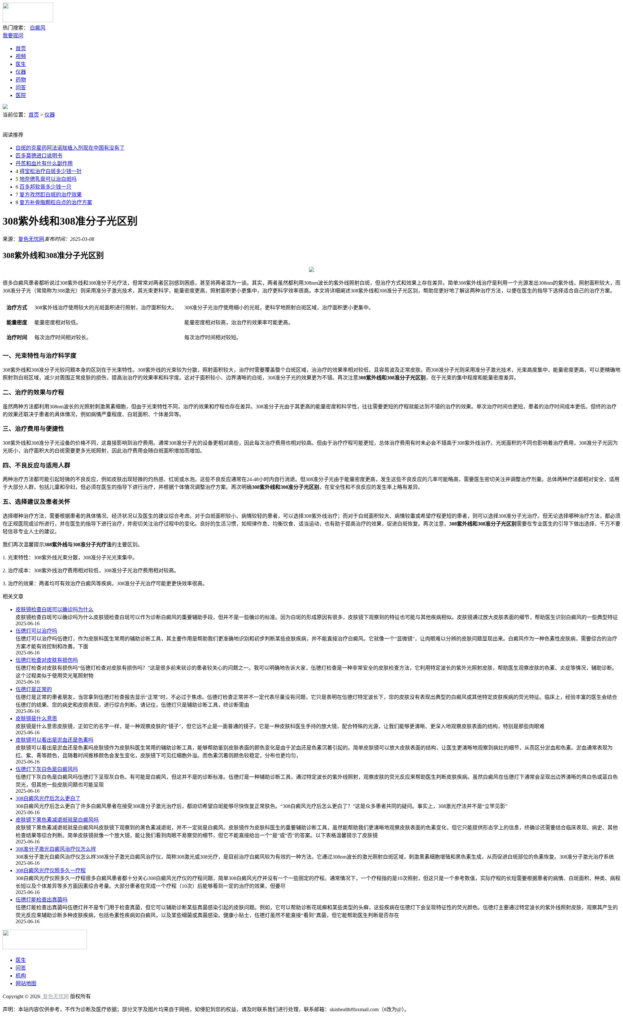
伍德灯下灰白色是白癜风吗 (47, 769)
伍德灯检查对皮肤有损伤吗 (47, 660)
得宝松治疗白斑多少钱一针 (50, 171)
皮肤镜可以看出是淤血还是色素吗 (54, 740)
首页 (21, 48)
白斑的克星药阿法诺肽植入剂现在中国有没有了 (70, 148)
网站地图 (26, 983)
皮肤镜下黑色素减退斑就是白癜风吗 (57, 820)
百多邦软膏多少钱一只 (45, 187)
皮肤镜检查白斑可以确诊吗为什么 (54, 609)
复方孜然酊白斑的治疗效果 (50, 194)
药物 (21, 79)
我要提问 (13, 35)
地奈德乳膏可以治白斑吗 (48, 179)
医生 (21, 64)
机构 (21, 975)
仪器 (21, 72)
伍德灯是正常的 (34, 689)
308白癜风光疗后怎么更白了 (48, 798)
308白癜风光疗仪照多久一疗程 (51, 870)
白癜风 (37, 28)
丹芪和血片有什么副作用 (44, 163)
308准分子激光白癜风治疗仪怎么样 (56, 849)
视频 (21, 56)
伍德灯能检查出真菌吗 (41, 899)
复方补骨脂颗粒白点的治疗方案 (55, 202)
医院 (21, 95)
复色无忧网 (31, 239)
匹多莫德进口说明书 (39, 155)
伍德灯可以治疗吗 (36, 631)
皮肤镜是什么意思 (36, 718)
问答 (21, 87)
